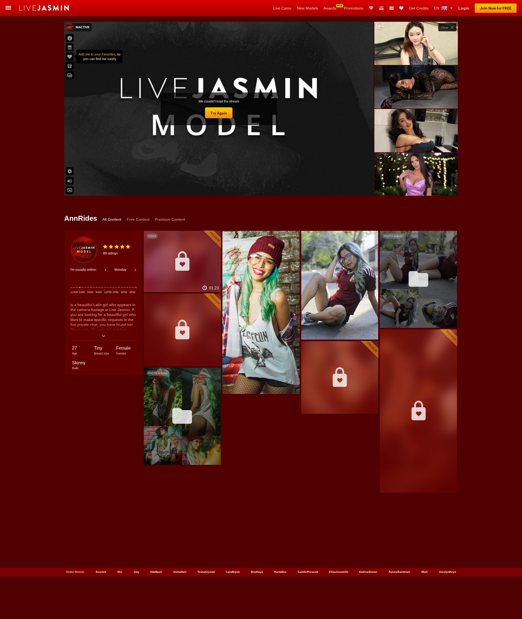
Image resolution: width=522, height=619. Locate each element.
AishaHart (179, 571)
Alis (119, 571)
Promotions (353, 8)
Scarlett (101, 571)
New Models (307, 8)
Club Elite (371, 8)
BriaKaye (257, 571)
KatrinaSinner (368, 571)
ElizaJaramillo (338, 571)
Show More (416, 186)
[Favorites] (401, 8)
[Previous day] (105, 270)
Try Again (218, 113)
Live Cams (282, 8)
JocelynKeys (447, 571)
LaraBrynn (233, 571)
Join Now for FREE (495, 8)
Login (463, 8)
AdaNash (156, 571)
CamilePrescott (308, 571)
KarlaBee (280, 571)
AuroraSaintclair (399, 571)
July (136, 571)
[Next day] (135, 270)
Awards (330, 8)
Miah (424, 571)
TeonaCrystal (206, 571)
